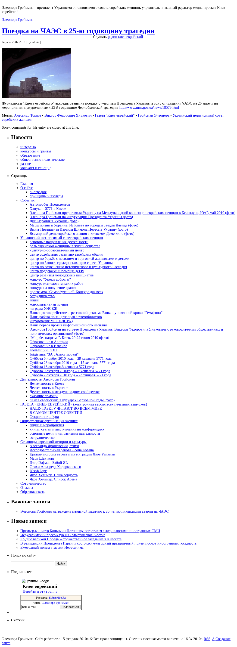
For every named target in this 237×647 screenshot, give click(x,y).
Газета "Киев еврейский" (115, 115)
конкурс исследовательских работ (56, 283)
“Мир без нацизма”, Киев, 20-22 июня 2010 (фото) (69, 338)
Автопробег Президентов (50, 204)
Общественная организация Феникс (49, 421)
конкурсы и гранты (35, 151)
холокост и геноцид (35, 168)
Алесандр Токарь (27, 115)
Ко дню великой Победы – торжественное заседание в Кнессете (71, 539)
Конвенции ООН (43, 350)
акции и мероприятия (47, 425)
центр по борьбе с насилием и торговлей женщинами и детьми (79, 258)
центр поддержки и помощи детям (57, 271)
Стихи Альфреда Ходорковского (55, 467)
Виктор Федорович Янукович (68, 115)
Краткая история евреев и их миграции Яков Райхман (72, 454)
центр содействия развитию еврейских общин (66, 254)
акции (34, 300)
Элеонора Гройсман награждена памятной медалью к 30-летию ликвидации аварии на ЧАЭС (94, 511)
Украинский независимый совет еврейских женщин (61, 238)
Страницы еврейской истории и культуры (53, 442)
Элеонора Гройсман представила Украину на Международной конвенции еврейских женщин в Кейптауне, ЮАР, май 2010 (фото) (132, 213)
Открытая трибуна (44, 417)
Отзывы (26, 487)
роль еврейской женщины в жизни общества (65, 246)
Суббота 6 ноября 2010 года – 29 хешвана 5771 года (71, 358)
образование (30, 155)
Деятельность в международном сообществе (65, 392)
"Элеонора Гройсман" (55, 602)
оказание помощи (44, 396)
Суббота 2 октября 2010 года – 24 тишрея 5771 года (70, 375)
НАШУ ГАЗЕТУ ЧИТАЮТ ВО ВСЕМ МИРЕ (66, 408)
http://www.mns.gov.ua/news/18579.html (149, 107)
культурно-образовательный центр (57, 250)
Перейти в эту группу (40, 591)
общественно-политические (42, 159)
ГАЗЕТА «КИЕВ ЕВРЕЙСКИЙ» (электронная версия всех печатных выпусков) (83, 404)
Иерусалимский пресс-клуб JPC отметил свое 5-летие (62, 535)
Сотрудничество (33, 483)
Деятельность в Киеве (47, 383)
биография (38, 192)
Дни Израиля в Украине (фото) (54, 221)
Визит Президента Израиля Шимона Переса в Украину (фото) (79, 229)
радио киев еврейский (125, 37)
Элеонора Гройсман (17, 20)
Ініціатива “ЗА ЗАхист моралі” (54, 354)
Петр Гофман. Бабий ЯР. (49, 462)
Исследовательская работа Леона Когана (62, 450)
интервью (28, 147)
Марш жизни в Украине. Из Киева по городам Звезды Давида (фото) (84, 225)
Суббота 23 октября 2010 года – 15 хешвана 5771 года (72, 363)
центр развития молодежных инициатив (62, 275)
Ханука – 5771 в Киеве (48, 209)
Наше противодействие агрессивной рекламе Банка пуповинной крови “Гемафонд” (96, 313)
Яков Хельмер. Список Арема (53, 479)
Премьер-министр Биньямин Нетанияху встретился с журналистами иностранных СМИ (90, 531)
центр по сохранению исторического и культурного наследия (78, 267)
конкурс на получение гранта (53, 288)
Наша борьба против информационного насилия (68, 325)
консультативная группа (49, 304)
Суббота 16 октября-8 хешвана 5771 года (62, 367)
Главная (26, 184)
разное (25, 164)
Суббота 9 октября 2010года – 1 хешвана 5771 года (70, 371)
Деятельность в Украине (49, 388)
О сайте (26, 188)
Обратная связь (32, 492)
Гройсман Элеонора (153, 115)
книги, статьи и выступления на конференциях (67, 429)
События (27, 200)
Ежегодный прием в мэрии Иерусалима (52, 547)
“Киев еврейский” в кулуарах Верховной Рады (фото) (72, 400)
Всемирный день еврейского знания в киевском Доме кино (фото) (82, 233)
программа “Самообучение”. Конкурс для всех (66, 292)
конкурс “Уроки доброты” (50, 279)
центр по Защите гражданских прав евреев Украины (71, 263)
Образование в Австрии (49, 342)
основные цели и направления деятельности (65, 433)
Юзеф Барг (38, 471)
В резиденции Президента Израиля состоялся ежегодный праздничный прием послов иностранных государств (108, 543)
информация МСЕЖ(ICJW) (51, 321)
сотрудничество (42, 296)
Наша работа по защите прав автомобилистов (66, 317)
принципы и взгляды (46, 196)
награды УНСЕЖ (43, 308)
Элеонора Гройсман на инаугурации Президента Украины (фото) (81, 217)
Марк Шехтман (42, 458)
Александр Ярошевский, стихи (54, 446)
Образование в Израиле (48, 346)
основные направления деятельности (59, 242)
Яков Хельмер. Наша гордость (54, 475)
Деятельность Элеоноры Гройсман (47, 379)
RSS (207, 639)
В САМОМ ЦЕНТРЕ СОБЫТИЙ (56, 413)
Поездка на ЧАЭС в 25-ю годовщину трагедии (78, 31)
